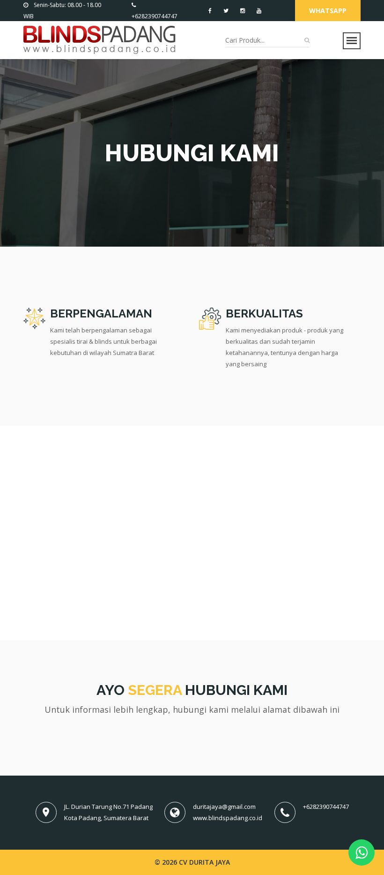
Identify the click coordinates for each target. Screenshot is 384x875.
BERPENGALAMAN (101, 313)
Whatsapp (328, 10)
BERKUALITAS (264, 313)
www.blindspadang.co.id (227, 818)
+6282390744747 (326, 806)
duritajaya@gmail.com (224, 806)
